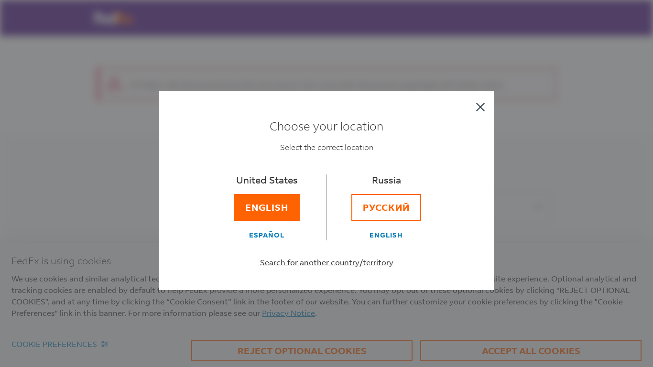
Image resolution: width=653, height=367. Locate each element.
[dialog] (326, 183)
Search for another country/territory (326, 262)
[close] (480, 107)
